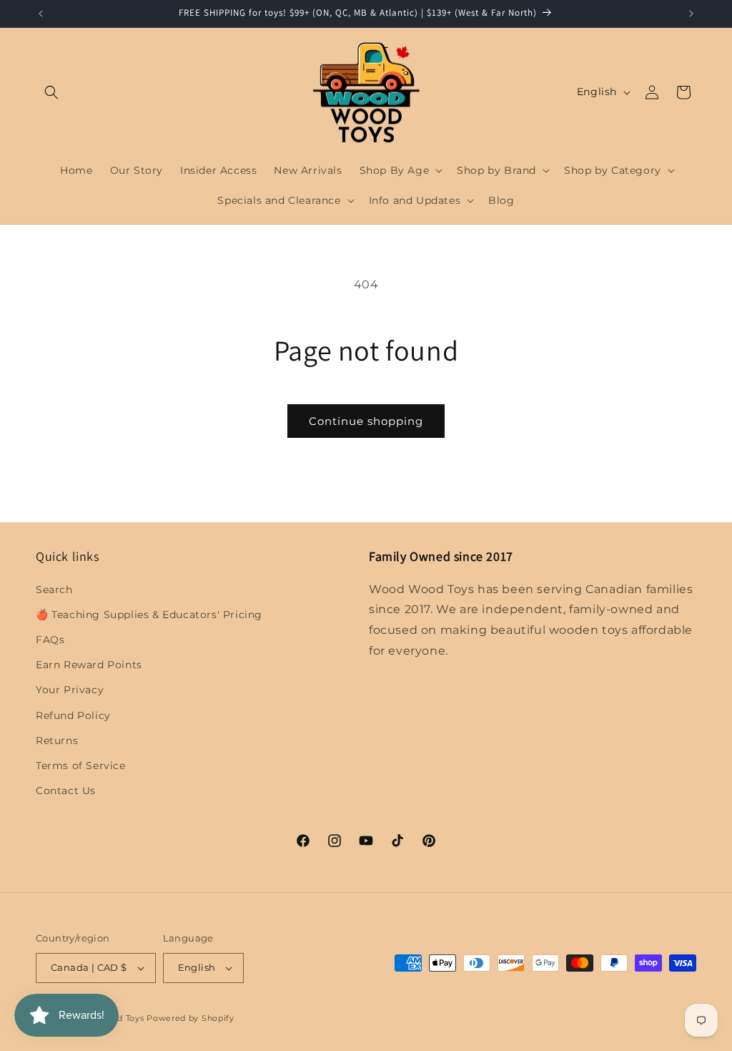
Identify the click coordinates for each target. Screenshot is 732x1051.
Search (54, 589)
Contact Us (66, 790)
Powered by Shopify (190, 1018)
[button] (51, 92)
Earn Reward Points (89, 664)
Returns (57, 740)
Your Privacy (70, 689)
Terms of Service (81, 765)
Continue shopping (366, 421)
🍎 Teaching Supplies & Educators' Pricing (149, 614)
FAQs (50, 639)
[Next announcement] (691, 13)
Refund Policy (73, 715)
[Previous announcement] (40, 13)
